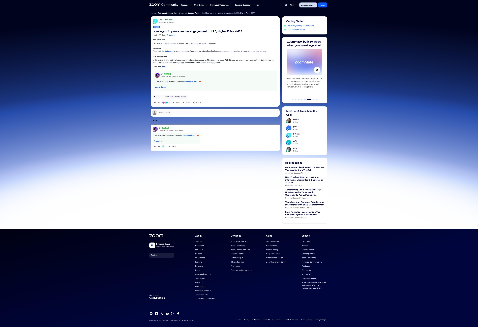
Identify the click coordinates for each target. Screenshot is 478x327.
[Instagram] (172, 313)
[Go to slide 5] (305, 99)
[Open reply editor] (215, 113)
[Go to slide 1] (293, 99)
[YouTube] (167, 313)
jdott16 (296, 119)
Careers (198, 254)
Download (236, 235)
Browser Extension (238, 254)
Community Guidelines (296, 29)
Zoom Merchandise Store (205, 299)
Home (153, 13)
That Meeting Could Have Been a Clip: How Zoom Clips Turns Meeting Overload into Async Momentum (303, 192)
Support (306, 235)
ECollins (296, 134)
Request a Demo (273, 254)
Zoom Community (309, 258)
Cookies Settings (306, 320)
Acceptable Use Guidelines (272, 320)
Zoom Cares (200, 278)
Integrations (200, 258)
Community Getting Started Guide (300, 26)
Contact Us (306, 270)
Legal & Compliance (291, 320)
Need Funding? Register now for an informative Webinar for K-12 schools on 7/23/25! (304, 180)
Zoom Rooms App (238, 246)
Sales (269, 235)
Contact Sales (271, 246)
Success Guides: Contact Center (298, 208)
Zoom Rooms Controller (240, 250)
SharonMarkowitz (166, 20)
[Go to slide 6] (308, 99)
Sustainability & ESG (203, 274)
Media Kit (199, 282)
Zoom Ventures (201, 295)
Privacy (246, 320)
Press (197, 270)
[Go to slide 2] (296, 99)
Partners (198, 262)
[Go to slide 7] (312, 99)
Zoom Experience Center (276, 262)
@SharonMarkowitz (190, 81)
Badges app (169, 51)
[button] (172, 35)
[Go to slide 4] (302, 99)
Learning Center (308, 254)
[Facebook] (178, 313)
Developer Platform (203, 290)
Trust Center (255, 320)
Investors (199, 266)
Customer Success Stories (175, 96)
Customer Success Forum (189, 13)
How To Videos (201, 286)
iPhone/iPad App (237, 262)
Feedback (306, 266)
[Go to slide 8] (317, 99)
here (164, 66)
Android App (235, 266)
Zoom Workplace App (239, 241)
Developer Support (309, 278)
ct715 (295, 141)
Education (158, 96)
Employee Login (320, 320)
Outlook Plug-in (237, 258)
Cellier (295, 148)
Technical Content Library (312, 262)
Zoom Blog (199, 241)
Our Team (199, 250)
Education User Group (294, 185)
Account (305, 246)
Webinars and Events (274, 258)
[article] (215, 137)
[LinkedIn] (156, 313)
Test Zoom (306, 241)
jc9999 (296, 127)
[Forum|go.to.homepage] (164, 4)
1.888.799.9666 (157, 298)
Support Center (308, 250)
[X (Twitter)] (161, 313)
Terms (239, 320)
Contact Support (308, 5)
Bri (162, 74)
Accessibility (307, 274)
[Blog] (151, 313)
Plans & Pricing (272, 250)
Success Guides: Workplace (296, 198)
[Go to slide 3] (299, 99)
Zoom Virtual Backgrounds (241, 270)
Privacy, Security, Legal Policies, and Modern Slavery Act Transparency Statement (314, 285)
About (198, 235)
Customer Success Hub (167, 13)
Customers (199, 246)
